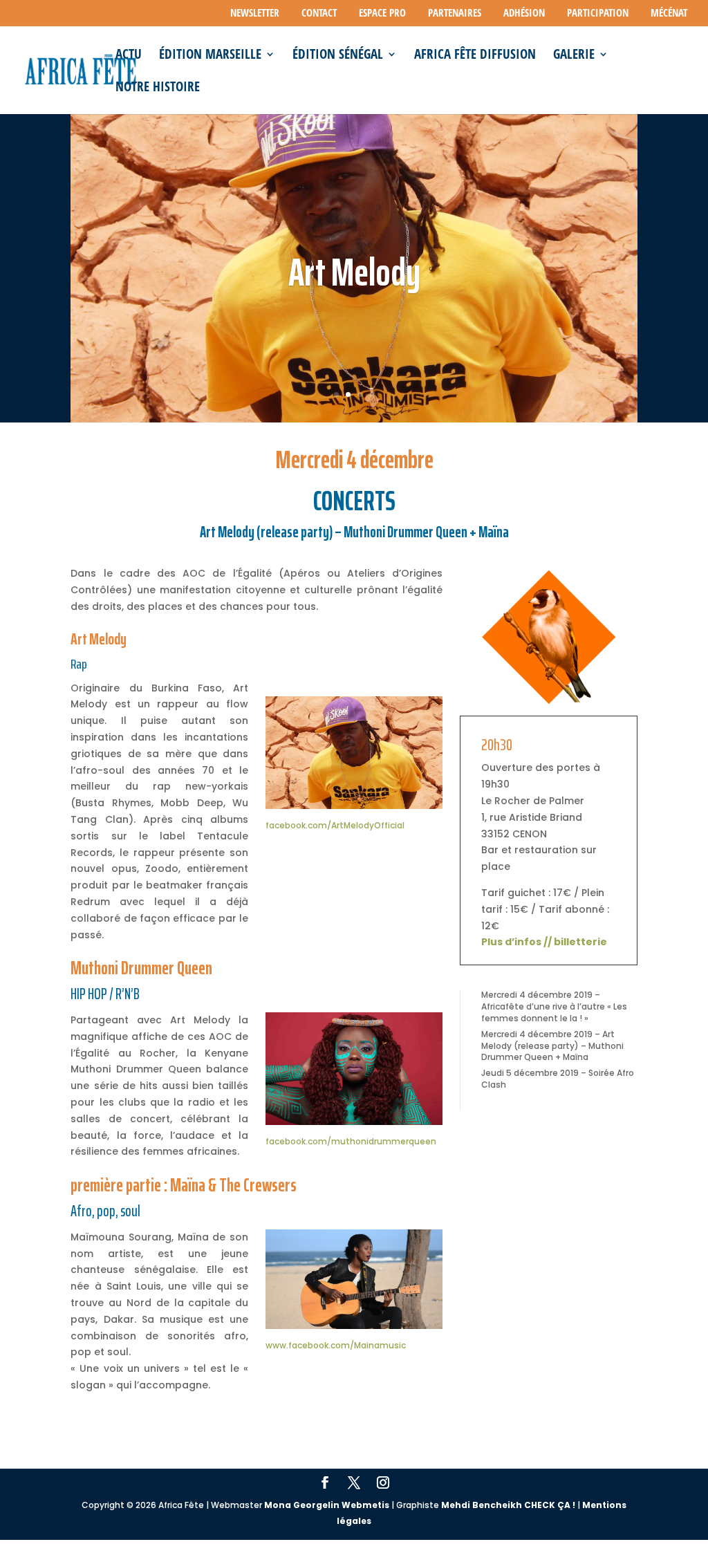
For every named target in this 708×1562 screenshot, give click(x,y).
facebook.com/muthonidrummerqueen (351, 1141)
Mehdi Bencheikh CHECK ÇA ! (508, 1505)
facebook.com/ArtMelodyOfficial (335, 825)
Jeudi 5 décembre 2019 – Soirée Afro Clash (557, 1078)
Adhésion (524, 13)
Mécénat (669, 13)
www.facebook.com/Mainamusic (336, 1345)
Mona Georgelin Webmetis (326, 1505)
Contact (319, 13)
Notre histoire (157, 88)
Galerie (574, 56)
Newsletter (254, 13)
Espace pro (382, 13)
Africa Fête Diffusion (475, 56)
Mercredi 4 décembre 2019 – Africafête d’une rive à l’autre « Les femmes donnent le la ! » (554, 1006)
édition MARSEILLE (210, 56)
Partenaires (454, 13)
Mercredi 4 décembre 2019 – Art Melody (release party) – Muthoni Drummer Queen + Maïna (552, 1045)
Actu (128, 56)
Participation (597, 13)
